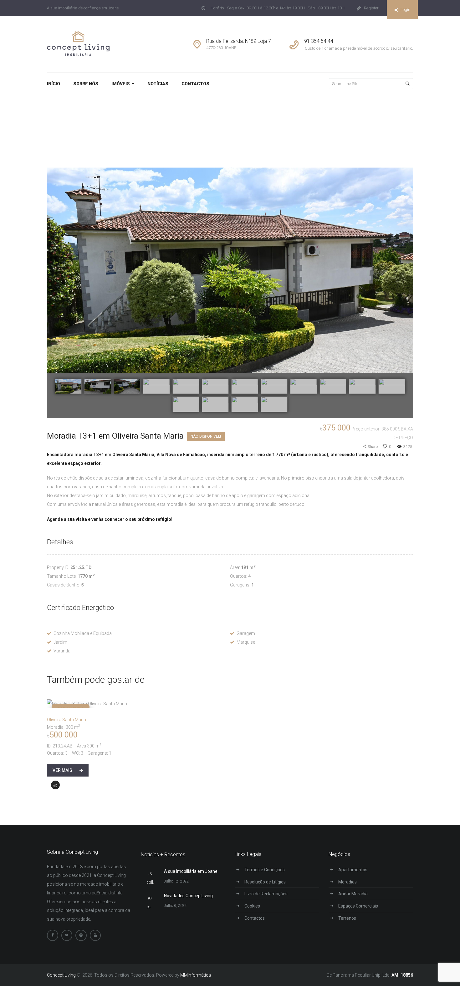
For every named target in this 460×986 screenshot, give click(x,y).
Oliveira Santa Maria (66, 719)
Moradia (55, 727)
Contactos (254, 918)
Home (274, 120)
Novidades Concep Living (188, 895)
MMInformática (195, 975)
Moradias (347, 881)
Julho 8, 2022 (175, 905)
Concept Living (61, 975)
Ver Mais (62, 770)
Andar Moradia (353, 893)
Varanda (62, 650)
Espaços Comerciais (358, 905)
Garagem (246, 633)
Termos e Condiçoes (264, 869)
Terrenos (347, 918)
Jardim (60, 642)
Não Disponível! (206, 436)
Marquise (246, 642)
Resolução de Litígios (265, 881)
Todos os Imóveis (304, 120)
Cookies (252, 905)
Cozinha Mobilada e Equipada (83, 633)
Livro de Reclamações (266, 893)
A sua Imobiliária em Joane (190, 871)
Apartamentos (352, 869)
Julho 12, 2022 (176, 881)
